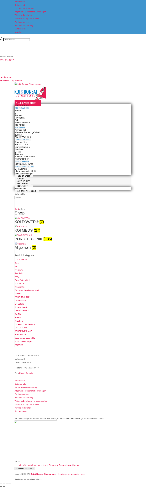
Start (17, 209)
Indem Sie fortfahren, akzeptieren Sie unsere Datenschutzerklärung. (48, 465)
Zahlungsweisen (22, 22)
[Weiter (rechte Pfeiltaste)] (4, 486)
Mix (16, 266)
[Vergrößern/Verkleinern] (1, 483)
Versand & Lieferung (24, 25)
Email (17, 462)
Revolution (19, 273)
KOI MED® (19, 283)
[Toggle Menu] (30, 100)
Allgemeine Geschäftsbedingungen (30, 12)
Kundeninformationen (24, 8)
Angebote (19, 321)
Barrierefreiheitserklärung (26, 387)
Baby (17, 277)
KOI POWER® (21, 260)
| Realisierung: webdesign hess (71, 474)
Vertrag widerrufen (23, 408)
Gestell (18, 317)
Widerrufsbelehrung (23, 15)
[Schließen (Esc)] (10, 483)
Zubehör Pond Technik (25, 324)
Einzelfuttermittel (22, 280)
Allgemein (19, 345)
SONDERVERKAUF (23, 331)
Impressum (20, 1)
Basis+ (18, 263)
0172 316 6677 (7, 60)
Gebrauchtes (20, 334)
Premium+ (19, 270)
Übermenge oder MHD (25, 338)
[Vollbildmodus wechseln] (4, 483)
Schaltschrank (21, 307)
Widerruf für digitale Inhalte (27, 18)
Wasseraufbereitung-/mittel (27, 290)
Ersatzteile (19, 304)
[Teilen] (7, 483)
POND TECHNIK (22, 297)
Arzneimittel (20, 287)
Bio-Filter (19, 314)
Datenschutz (20, 5)
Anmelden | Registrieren (11, 80)
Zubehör (18, 294)
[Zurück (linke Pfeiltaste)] (1, 486)
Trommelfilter (20, 300)
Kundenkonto (21, 29)
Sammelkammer (22, 311)
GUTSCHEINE (21, 328)
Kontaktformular (26, 373)
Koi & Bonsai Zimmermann (44, 474)
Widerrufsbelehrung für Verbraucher (31, 401)
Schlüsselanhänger (23, 341)
